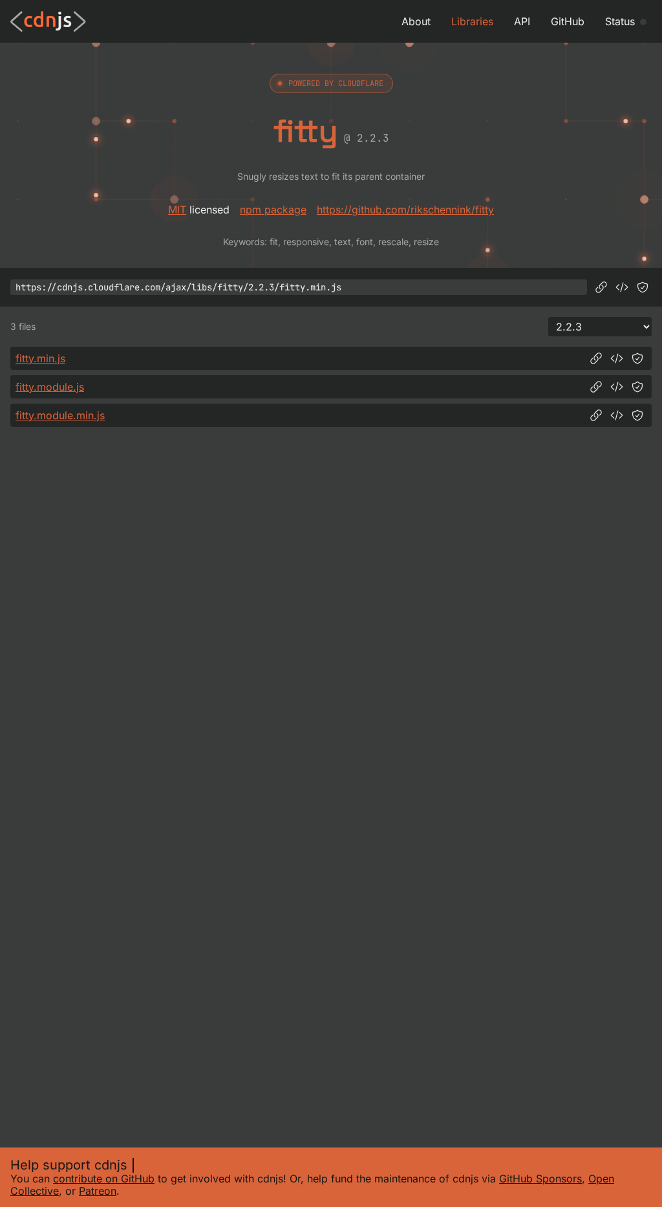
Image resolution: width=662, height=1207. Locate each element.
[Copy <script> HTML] (622, 287)
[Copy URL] (601, 287)
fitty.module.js (50, 387)
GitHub (567, 21)
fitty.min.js (40, 358)
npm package (273, 209)
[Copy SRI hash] (643, 287)
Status (620, 21)
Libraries (472, 21)
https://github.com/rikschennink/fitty (405, 209)
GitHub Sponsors (540, 1178)
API (522, 21)
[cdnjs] (48, 21)
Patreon (97, 1190)
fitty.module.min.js (60, 415)
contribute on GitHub (104, 1178)
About (416, 21)
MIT (177, 209)
